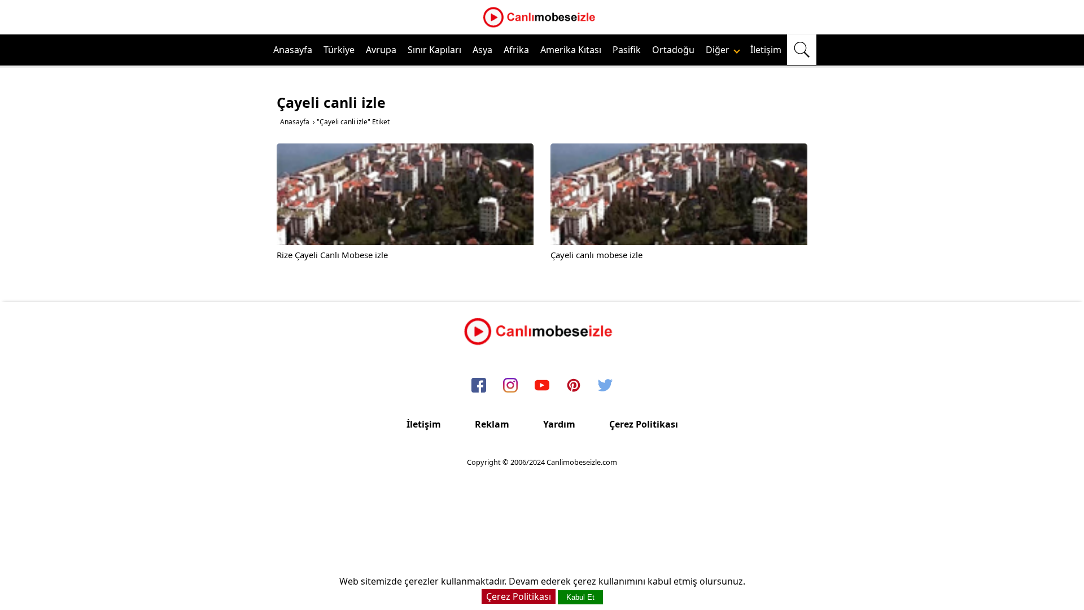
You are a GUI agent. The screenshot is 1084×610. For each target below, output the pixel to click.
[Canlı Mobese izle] (542, 26)
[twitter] (605, 386)
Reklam (492, 424)
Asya (482, 49)
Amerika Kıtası (570, 49)
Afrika (516, 49)
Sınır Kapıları (434, 49)
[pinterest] (573, 386)
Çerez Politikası (643, 424)
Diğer (719, 49)
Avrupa (381, 49)
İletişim (765, 49)
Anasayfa (292, 49)
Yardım (559, 424)
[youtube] (542, 386)
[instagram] (510, 386)
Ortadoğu (673, 49)
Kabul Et (580, 597)
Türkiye (339, 49)
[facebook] (478, 386)
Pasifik (627, 49)
